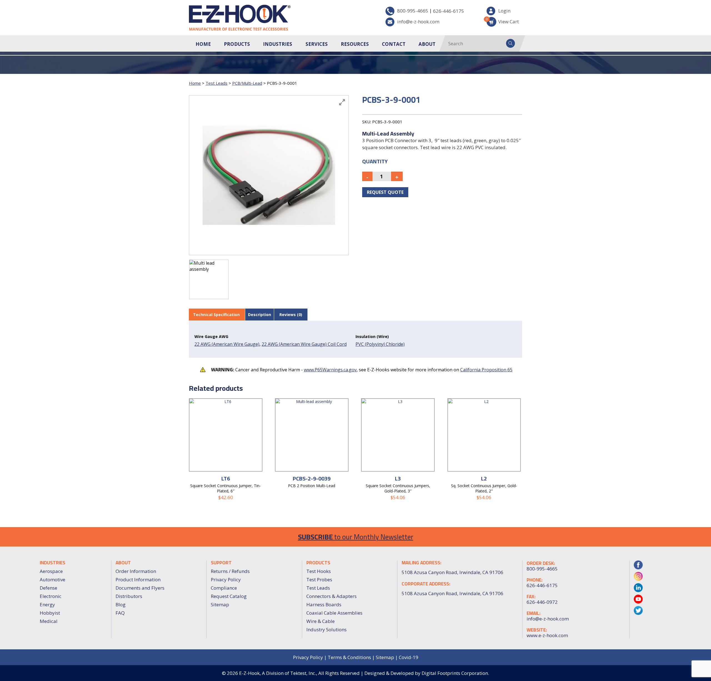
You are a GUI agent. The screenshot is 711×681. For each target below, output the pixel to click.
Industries (277, 44)
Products (237, 44)
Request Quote (385, 192)
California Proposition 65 (486, 370)
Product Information (138, 579)
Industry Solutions (326, 629)
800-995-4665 (412, 10)
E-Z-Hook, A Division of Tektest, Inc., (278, 673)
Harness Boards (323, 604)
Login (504, 10)
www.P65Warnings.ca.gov (330, 370)
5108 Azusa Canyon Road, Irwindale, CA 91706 (452, 593)
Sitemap (220, 604)
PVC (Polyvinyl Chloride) (380, 344)
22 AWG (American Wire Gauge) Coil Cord (304, 344)
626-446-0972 (542, 602)
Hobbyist (50, 613)
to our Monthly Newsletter (355, 536)
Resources (355, 44)
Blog (121, 604)
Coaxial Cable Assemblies (334, 613)
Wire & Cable (320, 621)
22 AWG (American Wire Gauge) (226, 344)
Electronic (50, 596)
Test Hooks (318, 571)
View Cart (503, 21)
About (427, 44)
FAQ (120, 613)
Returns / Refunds (230, 571)
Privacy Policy (226, 579)
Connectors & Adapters (331, 596)
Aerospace (51, 571)
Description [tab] (259, 314)
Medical (48, 621)
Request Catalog (229, 596)
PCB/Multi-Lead (247, 83)
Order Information (136, 571)
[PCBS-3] (209, 279)
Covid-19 (408, 657)
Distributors (129, 596)
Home (203, 44)
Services (317, 44)
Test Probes (319, 579)
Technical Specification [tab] (216, 314)
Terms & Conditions (349, 657)
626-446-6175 (448, 11)
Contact (393, 44)
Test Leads (216, 83)
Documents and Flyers (140, 588)
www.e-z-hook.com (547, 635)
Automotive (52, 579)
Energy (47, 604)
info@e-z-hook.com (418, 21)
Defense (48, 588)
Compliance (224, 588)
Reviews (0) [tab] (290, 314)
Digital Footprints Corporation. (455, 673)
